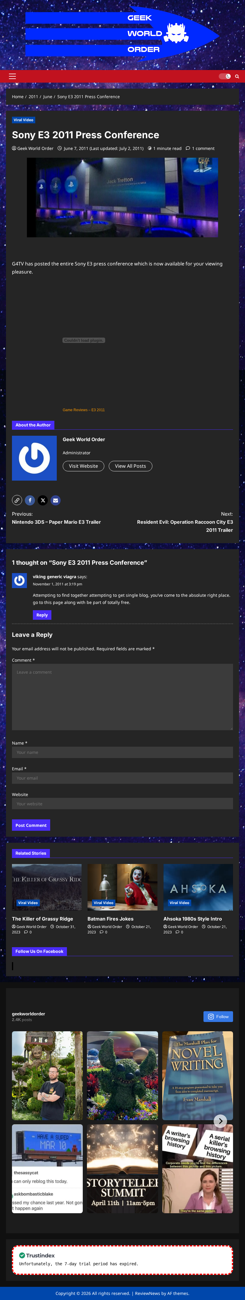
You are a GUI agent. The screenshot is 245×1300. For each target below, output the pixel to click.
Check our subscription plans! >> (179, 1263)
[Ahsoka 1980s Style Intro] (198, 887)
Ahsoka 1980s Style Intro (192, 919)
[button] (12, 76)
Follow (222, 1016)
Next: (185, 522)
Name (19, 743)
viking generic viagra (54, 576)
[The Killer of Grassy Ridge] (47, 887)
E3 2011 (98, 410)
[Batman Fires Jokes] (122, 887)
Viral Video (23, 119)
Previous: (56, 518)
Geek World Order (35, 148)
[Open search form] (237, 76)
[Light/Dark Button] (225, 76)
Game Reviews (75, 410)
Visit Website (83, 466)
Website (20, 794)
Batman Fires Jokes (111, 919)
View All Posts (130, 466)
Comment (23, 660)
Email (19, 769)
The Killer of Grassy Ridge (42, 919)
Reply (42, 615)
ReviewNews (147, 1293)
